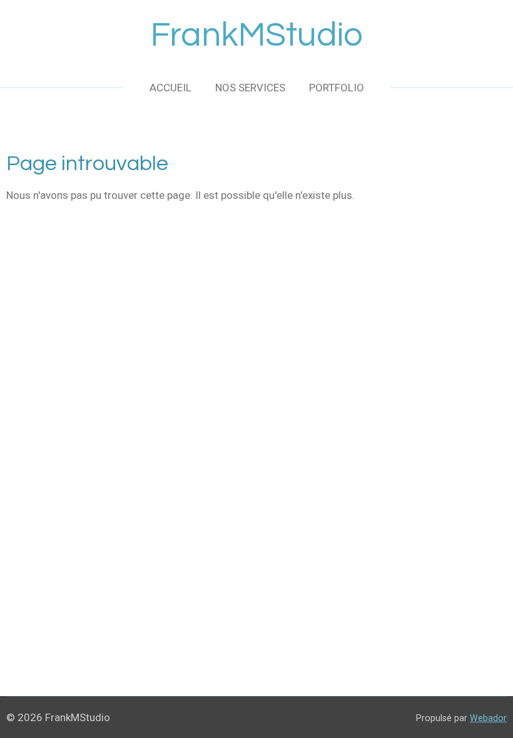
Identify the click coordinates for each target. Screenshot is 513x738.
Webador (488, 718)
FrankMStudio (257, 35)
